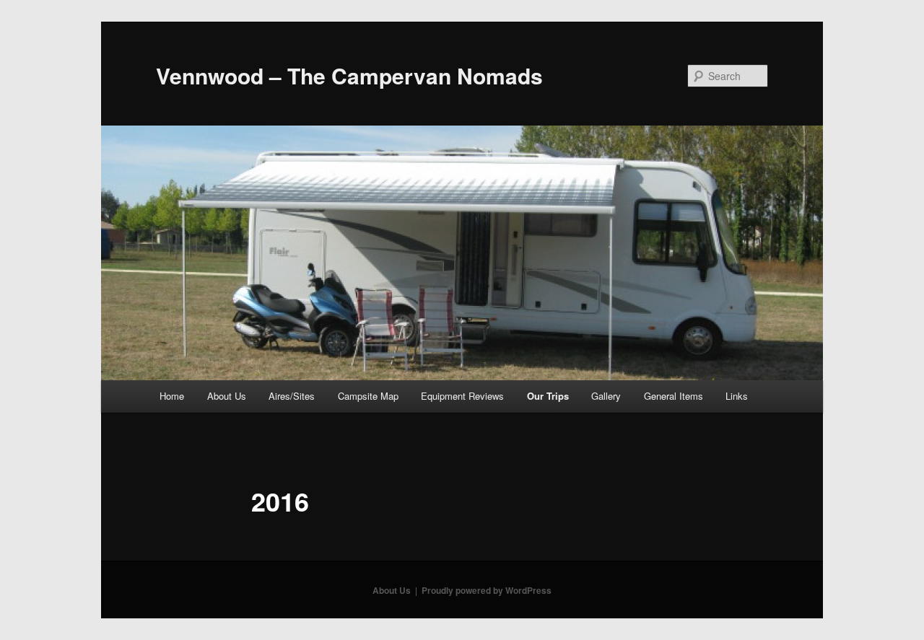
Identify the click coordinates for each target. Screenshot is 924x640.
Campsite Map (368, 396)
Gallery (606, 396)
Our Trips (548, 396)
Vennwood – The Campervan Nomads (349, 75)
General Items (673, 396)
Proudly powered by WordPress (487, 590)
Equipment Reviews (462, 396)
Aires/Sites (292, 396)
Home (172, 396)
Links (736, 396)
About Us (226, 396)
